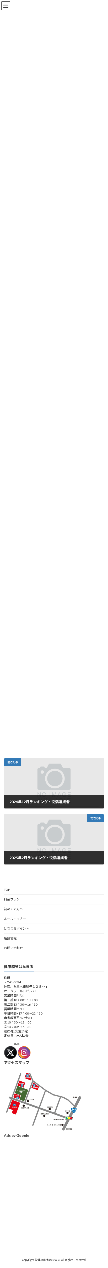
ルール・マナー (15, 919)
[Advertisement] (54, 1198)
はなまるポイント (16, 928)
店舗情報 (10, 938)
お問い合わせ (13, 948)
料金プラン (12, 899)
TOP (7, 890)
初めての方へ (13, 909)
